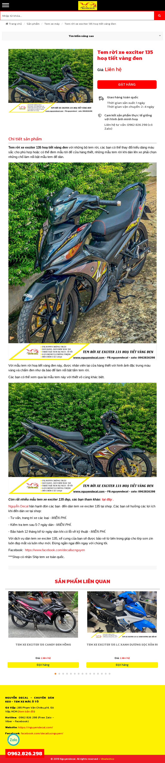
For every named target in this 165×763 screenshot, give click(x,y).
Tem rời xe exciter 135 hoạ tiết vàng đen (90, 24)
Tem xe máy (52, 24)
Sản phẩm (33, 24)
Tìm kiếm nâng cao (81, 36)
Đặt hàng (127, 84)
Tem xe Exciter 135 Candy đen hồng (43, 644)
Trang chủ (15, 24)
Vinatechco (107, 759)
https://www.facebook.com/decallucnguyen (55, 550)
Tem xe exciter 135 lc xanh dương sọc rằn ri (122, 644)
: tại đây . (107, 499)
